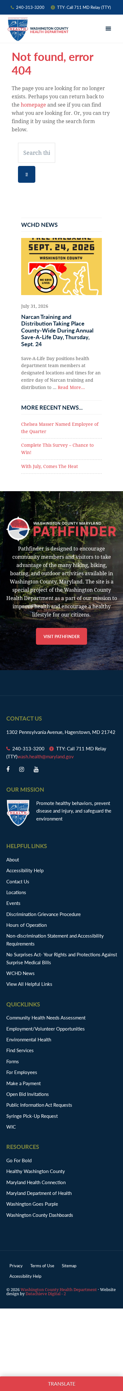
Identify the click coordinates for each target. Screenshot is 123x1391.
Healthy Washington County (35, 1171)
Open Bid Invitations (30, 1094)
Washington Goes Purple (32, 1203)
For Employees (21, 1072)
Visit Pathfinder (61, 636)
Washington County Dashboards (39, 1214)
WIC (11, 1126)
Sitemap (69, 1265)
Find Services (20, 1050)
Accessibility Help (25, 870)
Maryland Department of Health (39, 1193)
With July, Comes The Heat (49, 466)
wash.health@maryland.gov (45, 756)
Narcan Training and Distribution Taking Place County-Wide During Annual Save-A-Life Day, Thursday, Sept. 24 (57, 330)
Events (13, 903)
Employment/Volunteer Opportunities (45, 1028)
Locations (16, 892)
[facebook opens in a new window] (7, 769)
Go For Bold (19, 1160)
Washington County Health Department (37, 29)
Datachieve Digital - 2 (46, 1293)
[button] (109, 29)
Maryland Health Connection (36, 1182)
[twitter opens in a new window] (21, 769)
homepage (33, 105)
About (12, 859)
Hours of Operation (26, 924)
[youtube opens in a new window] (36, 769)
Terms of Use (42, 1265)
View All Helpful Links (29, 983)
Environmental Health (28, 1039)
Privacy (16, 1265)
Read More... (71, 387)
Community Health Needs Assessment (45, 1017)
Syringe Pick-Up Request (32, 1115)
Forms (12, 1061)
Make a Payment (23, 1083)
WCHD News (20, 973)
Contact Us (17, 881)
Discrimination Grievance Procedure (43, 914)
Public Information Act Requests (39, 1104)
